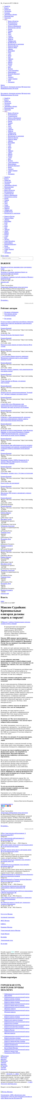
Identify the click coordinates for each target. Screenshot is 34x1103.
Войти (3, 85)
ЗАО (9, 57)
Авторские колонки (15, 87)
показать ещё (5, 282)
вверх (2, 807)
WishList (10, 39)
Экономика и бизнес (10, 14)
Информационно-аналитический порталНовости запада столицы (16, 1016)
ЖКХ (9, 32)
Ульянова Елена (6, 532)
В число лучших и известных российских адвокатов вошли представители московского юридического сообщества (17, 323)
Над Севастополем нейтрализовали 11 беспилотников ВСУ (12, 839)
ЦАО (9, 52)
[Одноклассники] (6, 806)
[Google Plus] (10, 806)
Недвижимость (12, 23)
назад (2, 601)
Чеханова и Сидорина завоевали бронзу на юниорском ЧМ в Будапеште (14, 273)
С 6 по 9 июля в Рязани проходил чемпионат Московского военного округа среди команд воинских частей (14, 357)
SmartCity (7, 6)
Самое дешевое (12, 79)
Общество (7, 9)
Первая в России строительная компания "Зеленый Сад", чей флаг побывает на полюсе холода (16, 393)
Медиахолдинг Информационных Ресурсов (16, 87)
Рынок (10, 29)
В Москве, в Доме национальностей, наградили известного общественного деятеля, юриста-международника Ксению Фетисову (15, 418)
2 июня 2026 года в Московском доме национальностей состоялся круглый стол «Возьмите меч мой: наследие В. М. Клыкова (15, 405)
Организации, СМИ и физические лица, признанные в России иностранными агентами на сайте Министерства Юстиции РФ (16, 1096)
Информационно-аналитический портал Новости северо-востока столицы (16, 1040)
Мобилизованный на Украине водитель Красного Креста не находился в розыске (16, 880)
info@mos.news (12, 1084)
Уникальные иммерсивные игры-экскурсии (14, 287)
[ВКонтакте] (2, 806)
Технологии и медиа (14, 27)
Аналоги (10, 77)
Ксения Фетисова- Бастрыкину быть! (12, 335)
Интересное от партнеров (16, 44)
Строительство (12, 24)
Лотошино (11, 82)
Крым (10, 75)
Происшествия (9, 16)
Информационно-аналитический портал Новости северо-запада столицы (16, 1004)
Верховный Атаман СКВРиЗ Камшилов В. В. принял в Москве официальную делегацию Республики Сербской (15, 461)
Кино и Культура (13, 21)
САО (9, 54)
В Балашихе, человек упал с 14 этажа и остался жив (17, 473)
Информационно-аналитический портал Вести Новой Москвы (16, 1047)
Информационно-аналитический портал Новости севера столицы (16, 1001)
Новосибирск (12, 72)
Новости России (13, 46)
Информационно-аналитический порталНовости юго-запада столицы (16, 1019)
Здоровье (7, 13)
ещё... (6, 19)
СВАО (10, 60)
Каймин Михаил (6, 513)
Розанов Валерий (6, 328)
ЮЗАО (10, 64)
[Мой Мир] (8, 806)
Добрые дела (12, 41)
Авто (9, 34)
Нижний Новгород (14, 74)
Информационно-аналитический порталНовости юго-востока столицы (16, 1025)
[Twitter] (4, 806)
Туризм (10, 31)
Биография (11, 51)
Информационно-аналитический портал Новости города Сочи (16, 1050)
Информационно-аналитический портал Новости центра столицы (16, 998)
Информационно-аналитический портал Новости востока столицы (16, 1037)
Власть (6, 8)
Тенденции (7, 11)
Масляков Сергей (6, 519)
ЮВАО (10, 62)
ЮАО (9, 55)
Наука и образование (14, 26)
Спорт (10, 36)
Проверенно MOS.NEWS (12, 1053)
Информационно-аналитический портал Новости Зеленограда (16, 1043)
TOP (9, 80)
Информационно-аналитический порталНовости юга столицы (16, 1022)
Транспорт (7, 18)
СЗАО (10, 65)
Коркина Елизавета (7, 545)
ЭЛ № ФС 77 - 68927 (12, 1074)
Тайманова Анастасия (7, 526)
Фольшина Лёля (6, 539)
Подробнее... (5, 300)
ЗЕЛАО (10, 69)
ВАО (9, 67)
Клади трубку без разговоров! (10, 483)
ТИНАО (10, 59)
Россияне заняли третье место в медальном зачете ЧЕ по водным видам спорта (16, 850)
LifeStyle (10, 37)
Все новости (4, 87)
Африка (10, 49)
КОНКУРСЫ (12, 42)
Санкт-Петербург (13, 70)
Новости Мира (12, 47)
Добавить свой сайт (28, 303)
